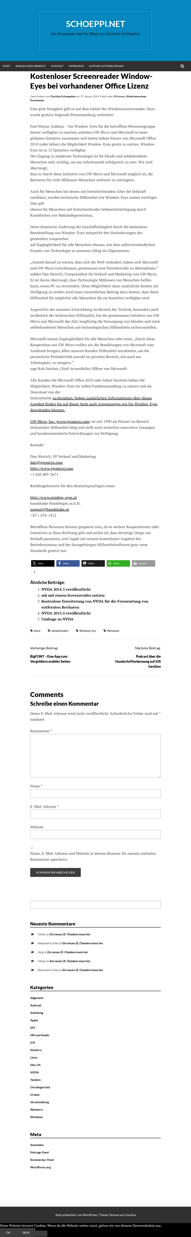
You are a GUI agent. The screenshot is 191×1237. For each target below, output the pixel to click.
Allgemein (36, 998)
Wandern (36, 1109)
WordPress (90, 1215)
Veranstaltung (39, 1102)
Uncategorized (40, 1087)
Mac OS (35, 1065)
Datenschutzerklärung (106, 66)
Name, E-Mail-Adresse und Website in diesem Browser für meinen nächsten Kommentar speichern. (93, 856)
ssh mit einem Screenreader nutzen (73, 595)
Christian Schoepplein (63, 96)
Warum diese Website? (30, 66)
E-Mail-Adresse (44, 806)
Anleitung (36, 1012)
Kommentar (41, 730)
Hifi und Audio (39, 1035)
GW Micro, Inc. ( (43, 421)
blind (37, 630)
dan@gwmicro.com (46, 462)
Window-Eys (87, 630)
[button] (42, 563)
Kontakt (57, 66)
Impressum (76, 66)
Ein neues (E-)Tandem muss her (70, 934)
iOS (32, 1042)
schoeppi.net (95, 24)
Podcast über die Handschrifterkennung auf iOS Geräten (138, 661)
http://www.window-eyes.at (53, 497)
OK (8, 1232)
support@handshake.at (49, 509)
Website (36, 826)
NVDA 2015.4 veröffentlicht (66, 613)
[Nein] (41, 1234)
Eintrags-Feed (39, 1152)
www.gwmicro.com (73, 421)
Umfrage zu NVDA (57, 619)
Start (6, 66)
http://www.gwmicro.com (51, 468)
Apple (34, 1020)
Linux (33, 1057)
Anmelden (37, 1145)
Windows (119, 96)
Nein (25, 1232)
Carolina (130, 1215)
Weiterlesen (171, 1225)
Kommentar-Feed (42, 1159)
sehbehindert (59, 630)
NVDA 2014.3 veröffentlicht (66, 589)
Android (35, 1005)
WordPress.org (40, 1167)
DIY (32, 1027)
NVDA (34, 1072)
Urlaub (34, 1094)
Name (36, 786)
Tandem (35, 1079)
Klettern (36, 1050)
